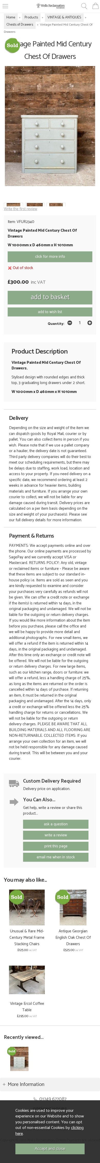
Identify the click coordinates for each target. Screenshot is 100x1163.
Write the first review (20, 209)
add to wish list (50, 312)
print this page (55, 846)
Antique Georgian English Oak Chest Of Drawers (73, 937)
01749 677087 (52, 1099)
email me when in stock (56, 857)
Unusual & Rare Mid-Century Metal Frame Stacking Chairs (26, 937)
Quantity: (56, 324)
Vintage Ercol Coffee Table (27, 1006)
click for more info (50, 256)
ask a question (56, 824)
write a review (56, 835)
